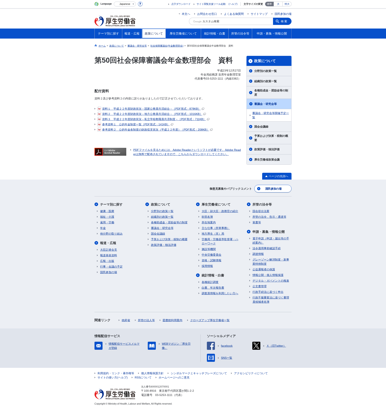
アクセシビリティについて (251, 373)
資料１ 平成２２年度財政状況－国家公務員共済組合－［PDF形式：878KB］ (151, 108)
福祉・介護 (107, 216)
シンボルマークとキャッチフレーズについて (199, 373)
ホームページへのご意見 (174, 377)
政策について (265, 61)
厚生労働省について (216, 204)
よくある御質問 (234, 13)
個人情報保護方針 (152, 373)
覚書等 (257, 222)
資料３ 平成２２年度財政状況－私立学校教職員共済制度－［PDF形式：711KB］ (154, 119)
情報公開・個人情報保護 (268, 275)
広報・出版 (107, 261)
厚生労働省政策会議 (267, 159)
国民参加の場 (283, 13)
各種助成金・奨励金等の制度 (271, 92)
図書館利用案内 (172, 320)
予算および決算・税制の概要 (271, 138)
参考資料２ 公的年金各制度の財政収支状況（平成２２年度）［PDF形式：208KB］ (155, 129)
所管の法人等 (146, 320)
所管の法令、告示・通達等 (269, 216)
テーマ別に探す (111, 204)
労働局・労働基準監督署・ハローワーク (220, 241)
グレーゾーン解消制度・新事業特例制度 (271, 261)
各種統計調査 (210, 282)
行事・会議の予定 (111, 266)
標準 (269, 4)
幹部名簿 (207, 216)
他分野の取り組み (111, 233)
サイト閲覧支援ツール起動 (211, 4)
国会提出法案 (261, 211)
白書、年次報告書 (213, 287)
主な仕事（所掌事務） (216, 228)
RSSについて (143, 377)
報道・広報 (108, 243)
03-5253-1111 (163, 395)
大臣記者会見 (108, 249)
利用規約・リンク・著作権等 (116, 373)
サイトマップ (259, 13)
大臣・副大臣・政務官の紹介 (220, 211)
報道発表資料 (108, 255)
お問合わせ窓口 (207, 13)
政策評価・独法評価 (267, 149)
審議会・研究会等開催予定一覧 (270, 115)
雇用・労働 (107, 222)
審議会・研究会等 (265, 103)
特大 (287, 4)
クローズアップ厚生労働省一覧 (210, 320)
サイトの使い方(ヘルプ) (113, 377)
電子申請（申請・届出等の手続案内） (271, 240)
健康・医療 (107, 211)
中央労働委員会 (211, 254)
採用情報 (207, 266)
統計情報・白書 (213, 275)
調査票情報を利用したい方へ (220, 293)
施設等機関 (209, 249)
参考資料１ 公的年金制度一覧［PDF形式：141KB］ (136, 124)
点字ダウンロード (181, 4)
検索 (284, 21)
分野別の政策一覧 (265, 71)
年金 (103, 228)
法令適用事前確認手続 (267, 248)
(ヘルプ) (233, 4)
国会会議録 (261, 126)
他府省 (126, 320)
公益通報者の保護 (264, 269)
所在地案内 (209, 222)
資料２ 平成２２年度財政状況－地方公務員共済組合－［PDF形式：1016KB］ (152, 114)
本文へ (186, 13)
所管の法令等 (262, 204)
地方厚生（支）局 (213, 233)
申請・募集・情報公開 (269, 231)
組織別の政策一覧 (265, 81)
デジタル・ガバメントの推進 (271, 280)
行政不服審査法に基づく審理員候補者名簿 (271, 299)
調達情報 (258, 254)
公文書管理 (260, 286)
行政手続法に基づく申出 (268, 291)
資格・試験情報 (211, 260)
